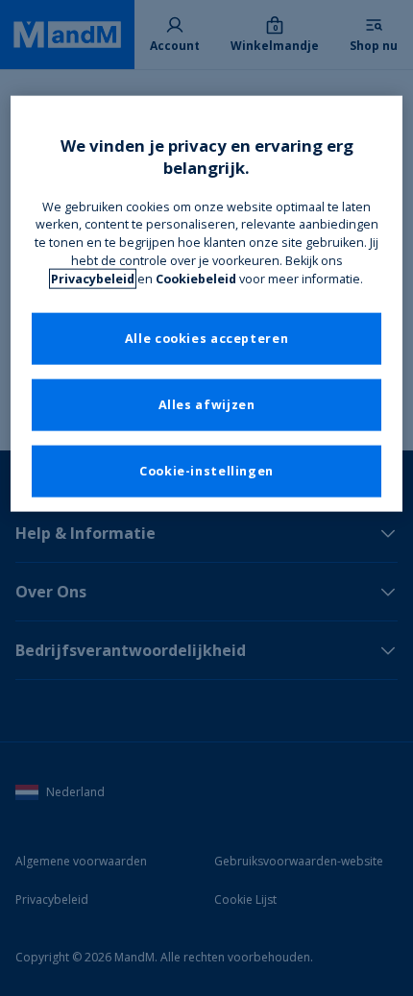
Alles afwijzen (206, 405)
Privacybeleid (92, 279)
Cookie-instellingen (206, 471)
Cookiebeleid (196, 279)
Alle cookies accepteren (207, 338)
